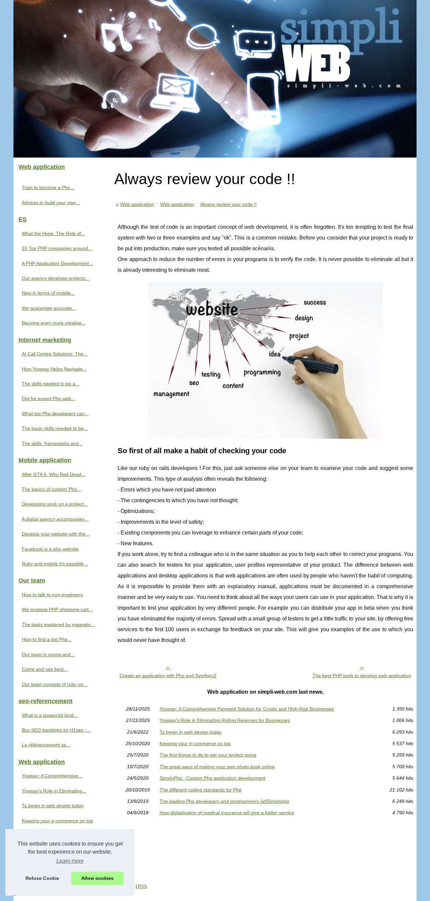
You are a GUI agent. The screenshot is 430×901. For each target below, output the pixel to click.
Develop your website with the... (55, 534)
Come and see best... (45, 669)
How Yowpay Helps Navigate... (54, 369)
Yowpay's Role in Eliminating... (54, 790)
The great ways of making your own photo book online (217, 766)
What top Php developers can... (55, 413)
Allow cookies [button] (97, 878)
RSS (142, 886)
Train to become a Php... (48, 187)
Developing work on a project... (55, 504)
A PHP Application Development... (57, 263)
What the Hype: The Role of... (53, 233)
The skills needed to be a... (50, 383)
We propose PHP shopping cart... (57, 609)
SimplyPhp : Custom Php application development (212, 778)
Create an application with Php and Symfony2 (168, 675)
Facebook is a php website (50, 549)
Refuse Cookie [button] (42, 878)
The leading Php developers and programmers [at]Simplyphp (224, 801)
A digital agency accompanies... (55, 519)
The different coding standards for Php (201, 789)
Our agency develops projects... (55, 278)
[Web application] (215, 79)
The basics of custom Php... (51, 489)
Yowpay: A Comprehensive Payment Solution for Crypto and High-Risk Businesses (247, 708)
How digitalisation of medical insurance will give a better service (227, 812)
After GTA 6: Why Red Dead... (53, 474)
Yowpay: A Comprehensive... (52, 775)
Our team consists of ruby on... (54, 684)
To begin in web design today (190, 732)
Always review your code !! (228, 204)
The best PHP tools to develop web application (361, 675)
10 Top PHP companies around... (57, 248)
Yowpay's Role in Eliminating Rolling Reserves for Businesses (225, 720)
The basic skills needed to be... (55, 428)
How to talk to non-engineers (52, 594)
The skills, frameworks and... (52, 443)
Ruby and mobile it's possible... (55, 563)
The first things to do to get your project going (208, 755)
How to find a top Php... (47, 639)
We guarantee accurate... (49, 308)
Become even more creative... (54, 323)
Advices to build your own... (51, 202)
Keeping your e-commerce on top (195, 743)
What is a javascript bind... (50, 715)
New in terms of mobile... (48, 293)
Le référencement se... (46, 744)
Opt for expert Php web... (48, 398)
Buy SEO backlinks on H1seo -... (56, 730)
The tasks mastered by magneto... (58, 624)
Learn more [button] (70, 861)
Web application (137, 204)
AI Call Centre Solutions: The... (54, 353)
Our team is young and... (48, 654)
